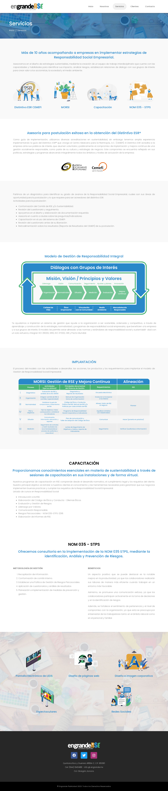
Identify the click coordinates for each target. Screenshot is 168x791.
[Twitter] (84, 755)
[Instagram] (94, 755)
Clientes (134, 6)
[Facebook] (74, 755)
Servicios (119, 6)
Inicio (90, 6)
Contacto (150, 6)
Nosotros (104, 6)
